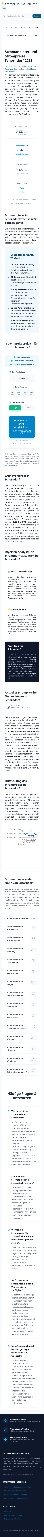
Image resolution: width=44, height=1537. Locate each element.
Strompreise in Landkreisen (14, 1491)
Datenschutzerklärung (12, 1515)
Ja (15, 408)
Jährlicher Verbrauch (20, 387)
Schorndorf (25, 67)
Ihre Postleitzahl (18, 372)
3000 (25, 393)
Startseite (14, 27)
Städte (23, 27)
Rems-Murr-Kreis (11, 69)
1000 (12, 393)
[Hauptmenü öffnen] (4, 9)
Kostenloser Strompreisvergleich (16, 1498)
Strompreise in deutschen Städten (17, 1487)
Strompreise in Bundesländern (16, 1494)
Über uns (7, 1511)
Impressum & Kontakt (12, 1519)
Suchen (37, 16)
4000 (31, 393)
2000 (18, 393)
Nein (29, 408)
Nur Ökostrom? (18, 402)
